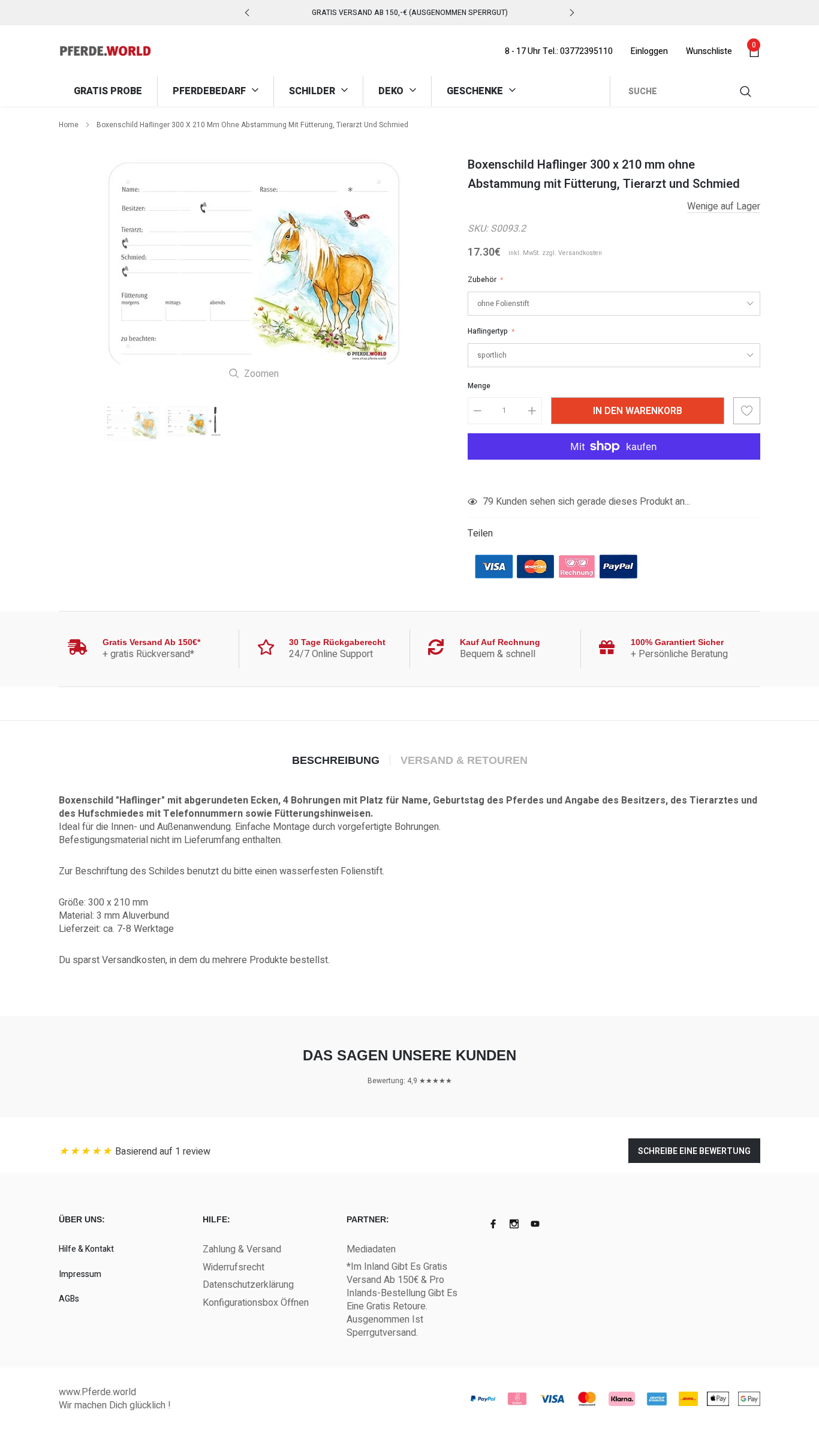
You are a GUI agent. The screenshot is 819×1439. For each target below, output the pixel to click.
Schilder (313, 91)
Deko (392, 91)
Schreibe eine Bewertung (694, 1151)
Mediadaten (371, 1249)
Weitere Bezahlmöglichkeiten (614, 475)
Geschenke (476, 91)
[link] (131, 421)
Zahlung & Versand (242, 1249)
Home (69, 124)
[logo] (105, 51)
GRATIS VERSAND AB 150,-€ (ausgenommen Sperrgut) (410, 12)
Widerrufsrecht (233, 1267)
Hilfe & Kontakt (86, 1249)
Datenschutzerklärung (248, 1284)
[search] (746, 91)
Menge (479, 385)
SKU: (478, 228)
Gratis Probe (108, 91)
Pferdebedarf (210, 91)
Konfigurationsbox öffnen (256, 1302)
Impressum (80, 1274)
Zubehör (485, 279)
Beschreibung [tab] (336, 760)
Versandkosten (580, 252)
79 (488, 501)
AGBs (69, 1299)
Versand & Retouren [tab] (464, 760)
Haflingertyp (491, 331)
